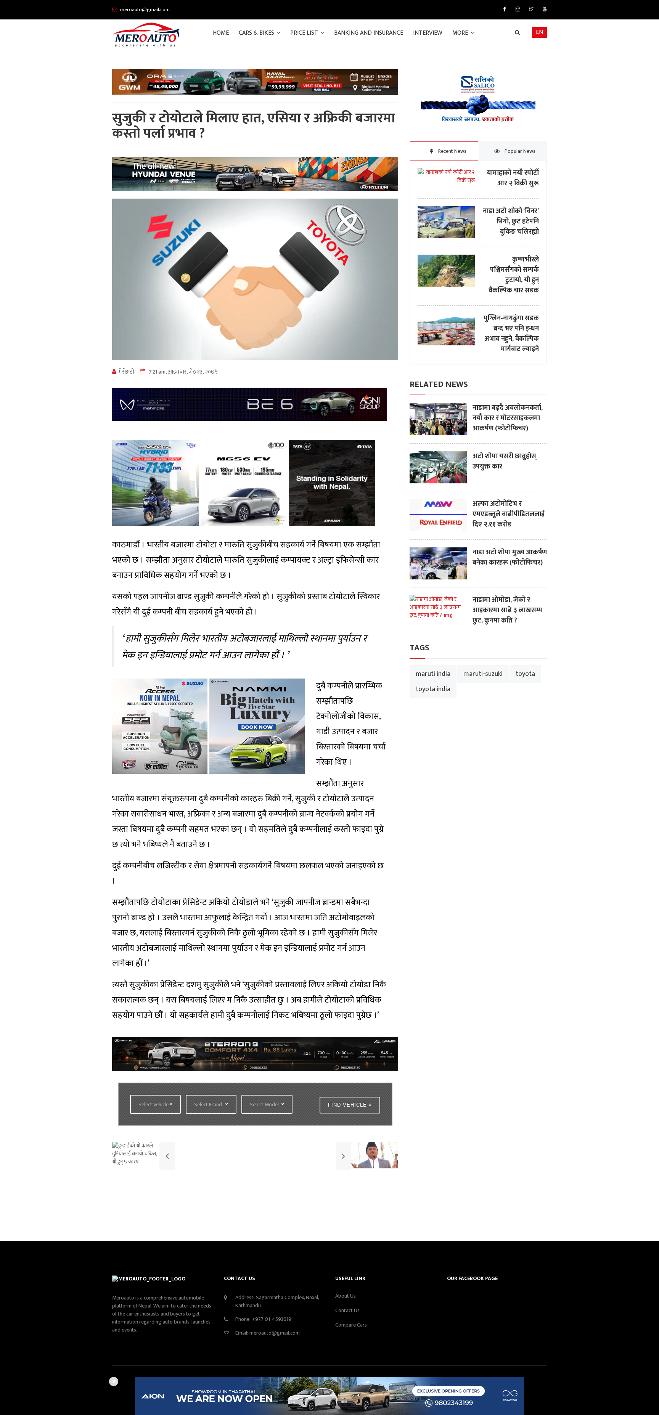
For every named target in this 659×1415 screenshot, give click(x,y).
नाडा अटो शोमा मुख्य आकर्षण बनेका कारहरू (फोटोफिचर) (510, 557)
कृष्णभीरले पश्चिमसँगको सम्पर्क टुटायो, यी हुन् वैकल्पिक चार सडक (514, 275)
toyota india (433, 689)
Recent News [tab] (451, 151)
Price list (305, 33)
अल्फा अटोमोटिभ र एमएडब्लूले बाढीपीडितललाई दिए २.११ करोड (509, 514)
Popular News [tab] (519, 151)
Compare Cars (351, 1324)
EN (539, 32)
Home (221, 33)
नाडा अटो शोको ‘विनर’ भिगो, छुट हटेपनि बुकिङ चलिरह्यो (511, 221)
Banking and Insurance (368, 33)
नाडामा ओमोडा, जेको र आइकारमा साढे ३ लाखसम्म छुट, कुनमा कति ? (507, 610)
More (460, 33)
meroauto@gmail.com (274, 1332)
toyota (525, 674)
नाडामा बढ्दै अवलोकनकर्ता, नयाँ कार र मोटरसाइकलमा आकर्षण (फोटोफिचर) (508, 418)
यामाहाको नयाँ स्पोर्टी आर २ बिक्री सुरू (513, 178)
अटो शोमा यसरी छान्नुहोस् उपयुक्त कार (504, 461)
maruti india (433, 674)
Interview (427, 33)
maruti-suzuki (483, 674)
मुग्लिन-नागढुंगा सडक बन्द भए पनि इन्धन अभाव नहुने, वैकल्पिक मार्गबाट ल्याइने (511, 334)
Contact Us (347, 1310)
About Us (345, 1295)
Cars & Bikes (257, 33)
